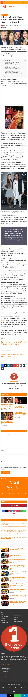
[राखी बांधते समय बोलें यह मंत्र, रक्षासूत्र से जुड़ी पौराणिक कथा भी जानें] (5, 550)
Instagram (15, 354)
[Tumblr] (11, 365)
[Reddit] (17, 365)
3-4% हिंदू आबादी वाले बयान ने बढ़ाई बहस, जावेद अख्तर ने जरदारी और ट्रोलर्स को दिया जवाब (17, 567)
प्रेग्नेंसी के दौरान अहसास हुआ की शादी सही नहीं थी (13, 71)
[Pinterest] (14, 365)
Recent (7, 544)
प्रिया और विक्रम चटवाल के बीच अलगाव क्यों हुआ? (13, 70)
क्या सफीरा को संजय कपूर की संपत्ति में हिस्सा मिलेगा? (14, 73)
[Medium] (21, 511)
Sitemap (15, 619)
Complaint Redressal (18, 621)
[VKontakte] (21, 365)
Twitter (21, 354)
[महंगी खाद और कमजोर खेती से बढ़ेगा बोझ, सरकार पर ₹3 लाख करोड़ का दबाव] (5, 561)
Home (3, 12)
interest (3, 356)
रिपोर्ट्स (2, 320)
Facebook (9, 354)
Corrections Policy (4, 622)
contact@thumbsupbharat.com (7, 676)
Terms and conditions (5, 616)
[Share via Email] (24, 365)
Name (2, 450)
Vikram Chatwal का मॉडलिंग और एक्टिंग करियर (13, 64)
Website (2, 461)
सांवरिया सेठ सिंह (5, 25)
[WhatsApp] (24, 511)
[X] (5, 365)
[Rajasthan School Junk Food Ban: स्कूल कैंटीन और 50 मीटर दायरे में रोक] (5, 555)
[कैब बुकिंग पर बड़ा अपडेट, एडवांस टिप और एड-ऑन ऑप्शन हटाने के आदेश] (5, 591)
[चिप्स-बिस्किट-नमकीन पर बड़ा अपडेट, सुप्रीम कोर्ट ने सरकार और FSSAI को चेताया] (5, 585)
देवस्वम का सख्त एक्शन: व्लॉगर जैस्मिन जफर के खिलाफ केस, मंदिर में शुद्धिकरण (14, 76)
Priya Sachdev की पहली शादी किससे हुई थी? (12, 62)
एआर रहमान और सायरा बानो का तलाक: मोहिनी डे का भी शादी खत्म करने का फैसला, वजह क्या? (21, 406)
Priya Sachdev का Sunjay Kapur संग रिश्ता (12, 67)
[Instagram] (18, 388)
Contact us (16, 617)
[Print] (2, 368)
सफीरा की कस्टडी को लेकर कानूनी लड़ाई (12, 72)
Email (2, 456)
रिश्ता (21, 291)
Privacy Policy (3, 618)
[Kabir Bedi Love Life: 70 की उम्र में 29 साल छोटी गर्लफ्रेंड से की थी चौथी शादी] (7, 416)
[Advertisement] (14, 97)
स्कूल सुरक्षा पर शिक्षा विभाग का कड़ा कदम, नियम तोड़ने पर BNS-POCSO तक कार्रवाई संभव (17, 579)
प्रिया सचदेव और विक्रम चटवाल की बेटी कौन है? (13, 68)
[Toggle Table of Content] (24, 61)
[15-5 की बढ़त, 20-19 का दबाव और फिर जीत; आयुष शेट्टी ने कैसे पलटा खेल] (5, 573)
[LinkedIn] (8, 365)
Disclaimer (3, 620)
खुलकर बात (21, 263)
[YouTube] (15, 388)
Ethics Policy (16, 613)
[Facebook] (2, 365)
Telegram (4, 354)
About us (2, 614)
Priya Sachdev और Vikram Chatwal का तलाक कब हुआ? (14, 66)
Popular (20, 544)
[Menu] (1, 7)
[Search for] (26, 7)
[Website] (9, 388)
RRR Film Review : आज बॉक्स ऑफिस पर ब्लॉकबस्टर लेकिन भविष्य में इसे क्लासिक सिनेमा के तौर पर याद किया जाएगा (7, 406)
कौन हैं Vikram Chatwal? (10, 63)
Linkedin (9, 356)
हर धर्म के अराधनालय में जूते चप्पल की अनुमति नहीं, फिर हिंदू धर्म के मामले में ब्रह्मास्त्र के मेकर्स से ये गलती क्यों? (20, 414)
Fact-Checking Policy (18, 615)
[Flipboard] (14, 514)
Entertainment (7, 12)
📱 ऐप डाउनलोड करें (14, 505)
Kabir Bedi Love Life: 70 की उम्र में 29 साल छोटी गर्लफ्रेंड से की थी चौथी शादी (7, 423)
